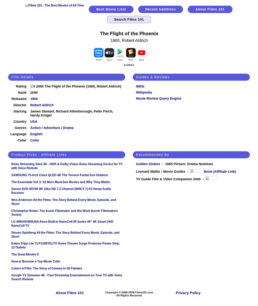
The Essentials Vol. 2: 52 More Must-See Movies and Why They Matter (60, 182)
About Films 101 (210, 9)
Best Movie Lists (111, 9)
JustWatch (129, 65)
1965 (34, 99)
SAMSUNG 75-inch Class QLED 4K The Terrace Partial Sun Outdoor (59, 175)
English (36, 134)
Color (34, 140)
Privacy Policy (188, 293)
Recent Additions (160, 9)
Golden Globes (148, 164)
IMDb (140, 86)
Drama (68, 128)
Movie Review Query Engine (158, 98)
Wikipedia (144, 92)
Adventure (51, 128)
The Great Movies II (25, 254)
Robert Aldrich (42, 105)
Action (35, 128)
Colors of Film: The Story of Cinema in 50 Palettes (46, 268)
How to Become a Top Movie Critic (35, 261)
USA (33, 121)
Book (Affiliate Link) (220, 171)
